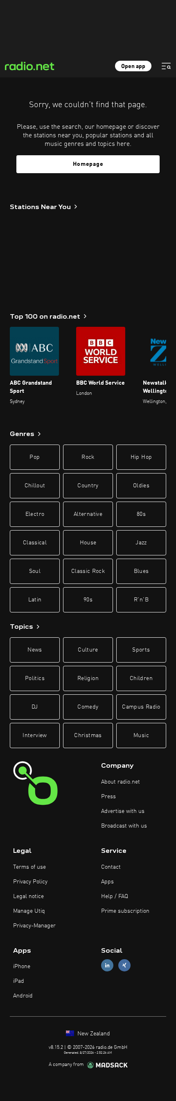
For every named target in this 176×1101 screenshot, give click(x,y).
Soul (35, 571)
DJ (35, 707)
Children (141, 678)
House (88, 543)
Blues (141, 571)
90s (88, 600)
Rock (87, 457)
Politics (35, 678)
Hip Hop (141, 457)
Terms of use (29, 867)
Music (141, 735)
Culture (88, 650)
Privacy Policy (30, 882)
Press (108, 796)
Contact (111, 867)
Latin (35, 600)
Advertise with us (122, 811)
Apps (107, 882)
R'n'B (141, 600)
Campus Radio (141, 707)
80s (141, 514)
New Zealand (93, 1034)
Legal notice (28, 896)
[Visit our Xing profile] (124, 965)
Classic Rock (88, 571)
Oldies (141, 486)
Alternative (88, 514)
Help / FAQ (114, 896)
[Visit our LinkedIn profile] (107, 965)
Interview (35, 735)
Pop (34, 457)
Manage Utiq (29, 911)
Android (23, 996)
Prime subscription (125, 911)
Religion (88, 678)
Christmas (88, 735)
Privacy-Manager (34, 926)
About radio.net (120, 782)
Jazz (141, 543)
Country (87, 486)
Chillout (35, 486)
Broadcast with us (124, 826)
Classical (35, 543)
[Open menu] (166, 66)
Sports (141, 650)
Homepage (88, 164)
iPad (18, 981)
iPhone (21, 966)
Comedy (87, 707)
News (34, 650)
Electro (34, 514)
